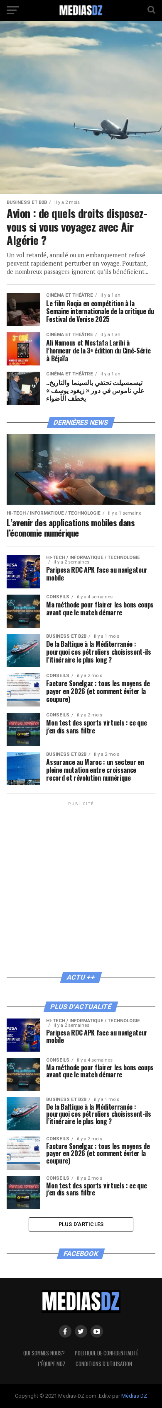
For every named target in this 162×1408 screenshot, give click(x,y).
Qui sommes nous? (44, 1353)
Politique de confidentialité (106, 1353)
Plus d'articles (81, 1224)
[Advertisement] (81, 888)
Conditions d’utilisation (104, 1364)
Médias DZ (134, 1396)
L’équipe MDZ (52, 1364)
